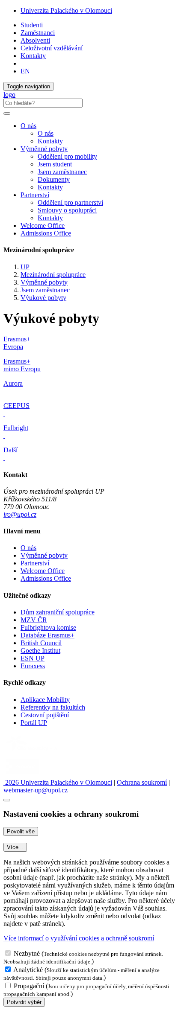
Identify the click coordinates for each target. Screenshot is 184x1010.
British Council (41, 642)
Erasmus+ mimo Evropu (22, 365)
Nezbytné (27, 953)
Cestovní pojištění (45, 715)
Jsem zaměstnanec (62, 171)
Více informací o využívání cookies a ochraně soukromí (78, 938)
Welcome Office (43, 225)
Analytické (28, 969)
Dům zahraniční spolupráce (58, 612)
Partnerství (35, 563)
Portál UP (34, 722)
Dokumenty (54, 179)
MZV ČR (34, 619)
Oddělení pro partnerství (70, 202)
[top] (6, 800)
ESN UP (33, 658)
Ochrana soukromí (142, 782)
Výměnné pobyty (44, 282)
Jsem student (55, 164)
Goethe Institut (40, 650)
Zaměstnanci (38, 32)
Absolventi (35, 40)
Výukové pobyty (43, 297)
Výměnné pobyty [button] (44, 148)
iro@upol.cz (19, 514)
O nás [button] (28, 125)
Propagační (29, 986)
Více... (15, 847)
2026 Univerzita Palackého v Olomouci (57, 782)
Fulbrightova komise (48, 627)
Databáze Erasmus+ (47, 635)
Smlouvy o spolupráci (67, 210)
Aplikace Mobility (45, 699)
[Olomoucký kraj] (32, 752)
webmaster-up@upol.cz (35, 790)
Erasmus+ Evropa (16, 342)
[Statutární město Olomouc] (22, 774)
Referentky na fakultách (53, 707)
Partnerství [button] (35, 194)
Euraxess (33, 665)
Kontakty (33, 55)
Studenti (32, 25)
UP (25, 267)
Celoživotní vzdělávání (52, 48)
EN (25, 71)
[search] (6, 113)
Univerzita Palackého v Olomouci (66, 10)
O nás (45, 133)
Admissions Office (46, 233)
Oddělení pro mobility (67, 156)
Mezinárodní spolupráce (53, 274)
